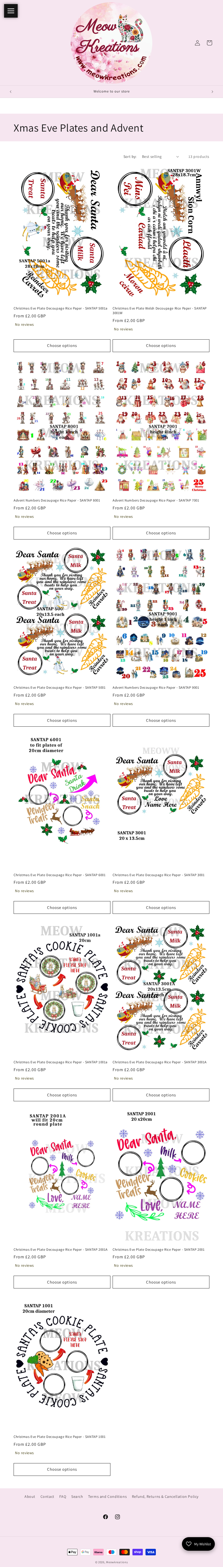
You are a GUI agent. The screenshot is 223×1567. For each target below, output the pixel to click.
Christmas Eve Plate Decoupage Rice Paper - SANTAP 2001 (159, 1249)
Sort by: (130, 156)
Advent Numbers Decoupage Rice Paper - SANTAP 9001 (156, 687)
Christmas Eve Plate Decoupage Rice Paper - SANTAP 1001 (60, 1437)
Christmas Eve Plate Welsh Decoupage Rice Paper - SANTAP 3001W (160, 310)
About (29, 1496)
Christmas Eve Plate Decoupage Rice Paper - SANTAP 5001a (61, 308)
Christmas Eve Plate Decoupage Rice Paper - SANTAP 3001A (160, 1062)
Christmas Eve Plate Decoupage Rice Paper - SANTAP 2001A (61, 1249)
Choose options (62, 345)
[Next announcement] (212, 92)
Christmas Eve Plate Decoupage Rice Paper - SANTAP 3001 (159, 875)
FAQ (62, 1496)
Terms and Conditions (107, 1496)
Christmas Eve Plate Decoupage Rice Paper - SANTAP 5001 (60, 687)
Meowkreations (117, 1562)
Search (77, 1496)
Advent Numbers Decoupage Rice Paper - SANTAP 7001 (156, 500)
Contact (47, 1496)
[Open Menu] (11, 11)
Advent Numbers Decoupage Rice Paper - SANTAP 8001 (57, 500)
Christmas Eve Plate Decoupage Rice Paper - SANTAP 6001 (60, 875)
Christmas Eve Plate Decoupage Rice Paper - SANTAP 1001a (61, 1062)
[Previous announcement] (11, 92)
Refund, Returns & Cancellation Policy (165, 1496)
